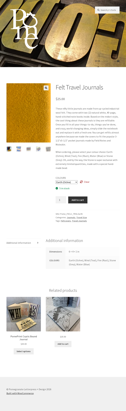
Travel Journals (79, 220)
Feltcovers (66, 220)
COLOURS (61, 177)
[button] (46, 87)
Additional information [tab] (18, 242)
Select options (24, 351)
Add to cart (78, 199)
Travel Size (81, 217)
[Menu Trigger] (110, 8)
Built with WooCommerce (20, 393)
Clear (86, 181)
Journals (71, 217)
